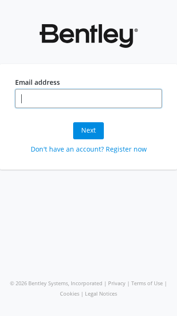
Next (88, 130)
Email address (37, 82)
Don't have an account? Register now (89, 148)
